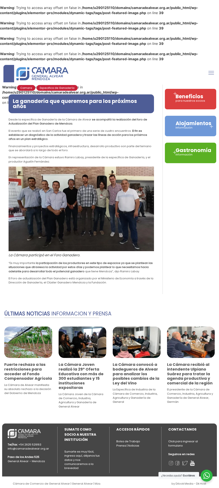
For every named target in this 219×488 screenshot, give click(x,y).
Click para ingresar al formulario (183, 443)
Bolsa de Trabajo (128, 441)
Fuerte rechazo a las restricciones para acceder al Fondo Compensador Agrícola (28, 371)
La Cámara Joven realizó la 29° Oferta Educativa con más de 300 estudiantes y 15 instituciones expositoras (81, 376)
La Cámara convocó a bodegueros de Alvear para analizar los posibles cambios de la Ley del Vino (136, 373)
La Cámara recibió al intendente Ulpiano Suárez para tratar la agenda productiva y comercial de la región (190, 373)
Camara (26, 88)
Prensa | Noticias (127, 445)
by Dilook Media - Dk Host (189, 483)
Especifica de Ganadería (57, 88)
